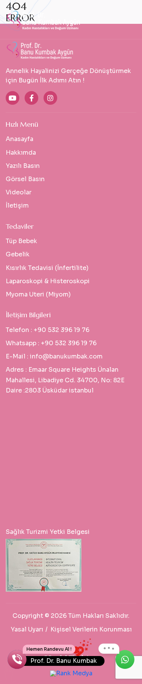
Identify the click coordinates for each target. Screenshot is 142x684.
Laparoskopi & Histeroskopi (48, 281)
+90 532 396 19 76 (61, 330)
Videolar (18, 192)
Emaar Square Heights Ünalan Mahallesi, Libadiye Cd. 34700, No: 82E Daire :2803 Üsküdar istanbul (65, 380)
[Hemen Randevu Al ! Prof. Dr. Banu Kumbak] (17, 659)
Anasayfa (19, 139)
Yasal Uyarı (27, 629)
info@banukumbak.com (66, 356)
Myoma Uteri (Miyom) (38, 294)
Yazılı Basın (23, 166)
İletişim (17, 205)
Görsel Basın (25, 179)
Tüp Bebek (21, 241)
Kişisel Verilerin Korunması (91, 629)
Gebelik (18, 254)
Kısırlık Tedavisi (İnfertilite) (47, 268)
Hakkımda (21, 153)
